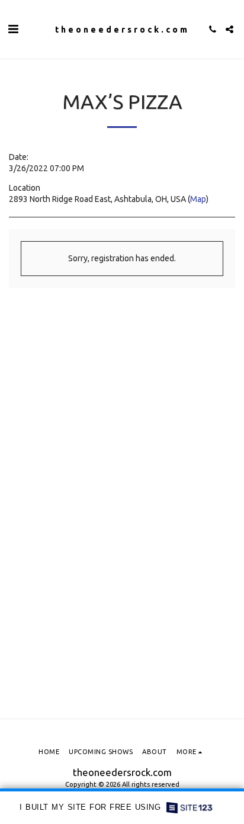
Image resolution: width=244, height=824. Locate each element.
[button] (13, 29)
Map (198, 199)
